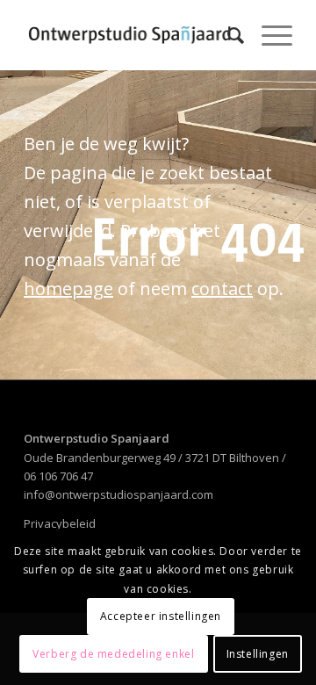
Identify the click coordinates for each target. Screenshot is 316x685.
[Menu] (268, 35)
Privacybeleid (60, 523)
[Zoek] (227, 35)
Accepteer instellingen (160, 616)
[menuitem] (227, 35)
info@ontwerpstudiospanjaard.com (118, 494)
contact (222, 288)
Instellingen (257, 653)
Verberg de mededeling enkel (113, 653)
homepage (68, 288)
